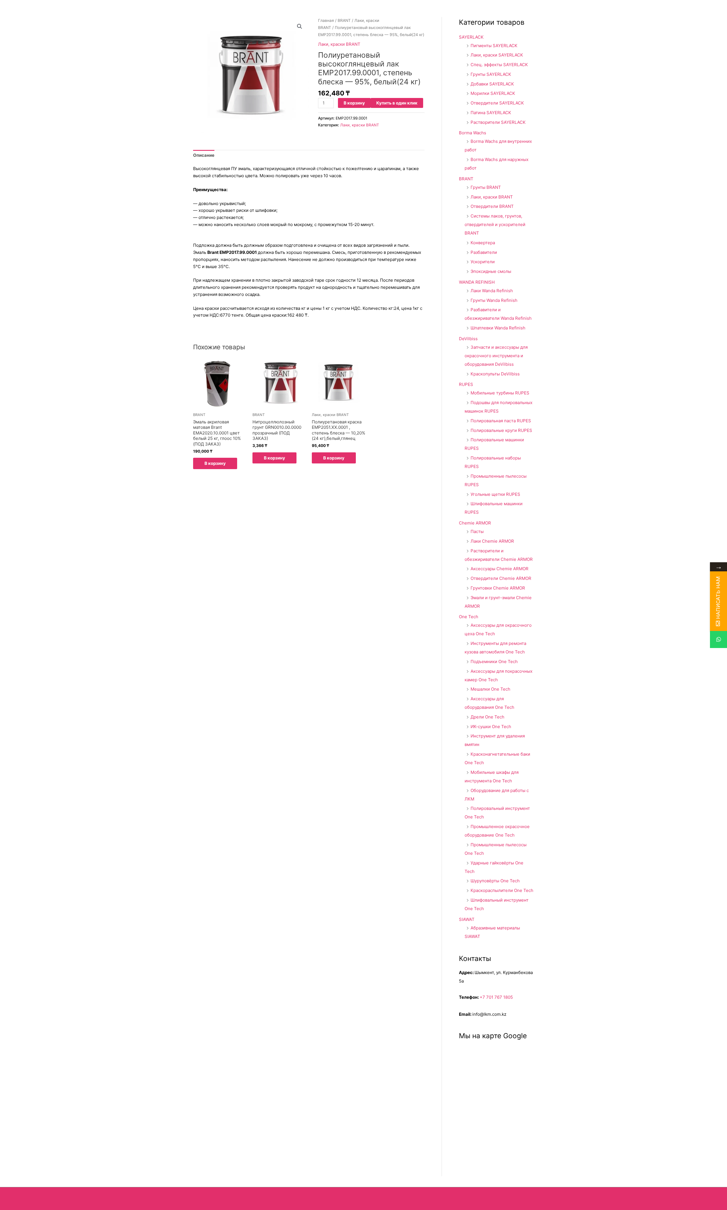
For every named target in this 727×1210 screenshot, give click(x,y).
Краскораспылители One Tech (502, 890)
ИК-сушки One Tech (491, 726)
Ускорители (483, 261)
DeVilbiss (468, 338)
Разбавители (484, 252)
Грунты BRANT (486, 187)
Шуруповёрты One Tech (495, 880)
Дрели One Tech (487, 717)
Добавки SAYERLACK (492, 84)
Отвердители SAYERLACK (497, 103)
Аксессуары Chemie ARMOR (499, 568)
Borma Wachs (472, 132)
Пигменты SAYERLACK (494, 45)
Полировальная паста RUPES (501, 420)
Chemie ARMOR (475, 523)
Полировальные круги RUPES (501, 430)
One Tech (468, 616)
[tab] (203, 155)
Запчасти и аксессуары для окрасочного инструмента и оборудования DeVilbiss (496, 355)
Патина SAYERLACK (491, 112)
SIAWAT (467, 919)
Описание (203, 155)
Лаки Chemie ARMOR (492, 541)
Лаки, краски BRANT (339, 44)
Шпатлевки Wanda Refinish (498, 328)
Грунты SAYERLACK (491, 74)
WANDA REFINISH (477, 282)
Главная (326, 20)
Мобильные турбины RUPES (500, 393)
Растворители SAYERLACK (498, 122)
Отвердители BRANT (492, 206)
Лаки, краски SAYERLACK (497, 55)
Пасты (477, 531)
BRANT (344, 20)
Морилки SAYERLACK (493, 93)
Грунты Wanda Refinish (494, 300)
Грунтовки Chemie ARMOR (498, 588)
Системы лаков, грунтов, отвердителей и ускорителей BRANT (495, 224)
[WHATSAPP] (718, 639)
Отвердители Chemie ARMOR (501, 578)
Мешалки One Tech (490, 689)
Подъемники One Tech (494, 661)
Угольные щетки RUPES (495, 494)
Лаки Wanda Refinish (492, 290)
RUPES (466, 384)
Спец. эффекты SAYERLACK (499, 64)
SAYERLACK (471, 37)
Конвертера (483, 242)
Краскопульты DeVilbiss (495, 374)
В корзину (354, 103)
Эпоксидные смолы (491, 271)
